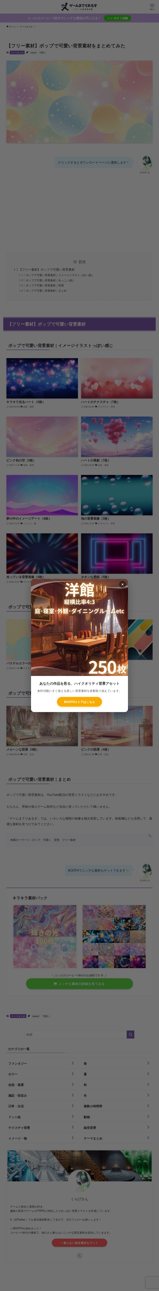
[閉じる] (122, 584)
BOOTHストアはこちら (79, 702)
